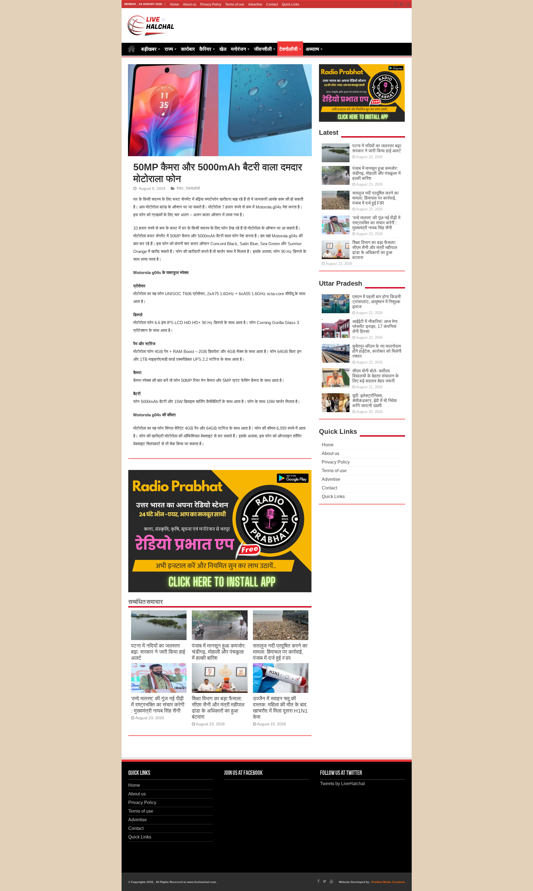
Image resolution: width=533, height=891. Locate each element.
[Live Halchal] (150, 24)
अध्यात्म (312, 49)
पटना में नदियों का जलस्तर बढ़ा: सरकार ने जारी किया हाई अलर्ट (158, 652)
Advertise (255, 4)
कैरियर (205, 49)
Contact (272, 4)
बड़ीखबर (149, 49)
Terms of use (234, 4)
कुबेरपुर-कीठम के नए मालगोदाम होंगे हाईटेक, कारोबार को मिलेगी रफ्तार (376, 351)
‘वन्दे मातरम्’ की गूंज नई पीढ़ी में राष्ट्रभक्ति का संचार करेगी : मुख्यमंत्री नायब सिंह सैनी (157, 705)
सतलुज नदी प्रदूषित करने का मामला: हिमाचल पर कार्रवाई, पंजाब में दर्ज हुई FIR (280, 652)
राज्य (169, 49)
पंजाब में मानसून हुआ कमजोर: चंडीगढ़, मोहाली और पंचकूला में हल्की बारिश (219, 652)
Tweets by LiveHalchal (342, 783)
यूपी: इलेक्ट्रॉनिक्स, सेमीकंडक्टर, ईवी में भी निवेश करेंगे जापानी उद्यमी (374, 400)
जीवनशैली (263, 49)
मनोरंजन (238, 49)
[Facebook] (395, 4)
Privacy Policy (210, 4)
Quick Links (290, 4)
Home (174, 4)
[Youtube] (408, 4)
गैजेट (180, 188)
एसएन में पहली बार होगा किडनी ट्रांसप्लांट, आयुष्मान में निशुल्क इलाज (376, 301)
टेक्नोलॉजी (288, 49)
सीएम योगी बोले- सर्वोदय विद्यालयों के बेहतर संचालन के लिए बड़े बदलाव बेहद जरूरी (375, 376)
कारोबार (188, 49)
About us (189, 4)
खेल (223, 49)
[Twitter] (401, 4)
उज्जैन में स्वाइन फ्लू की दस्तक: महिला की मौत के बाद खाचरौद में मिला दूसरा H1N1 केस (280, 708)
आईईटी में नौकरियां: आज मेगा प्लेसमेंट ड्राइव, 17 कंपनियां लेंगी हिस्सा (375, 326)
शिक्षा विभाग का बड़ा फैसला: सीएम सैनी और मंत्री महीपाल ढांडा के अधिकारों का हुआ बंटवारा (218, 708)
